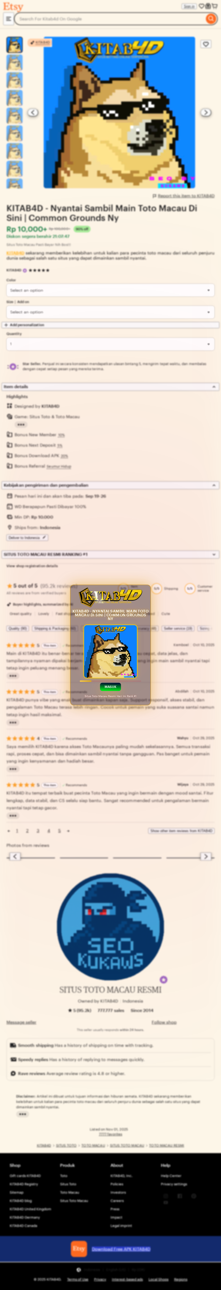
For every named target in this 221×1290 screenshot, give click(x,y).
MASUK (111, 687)
